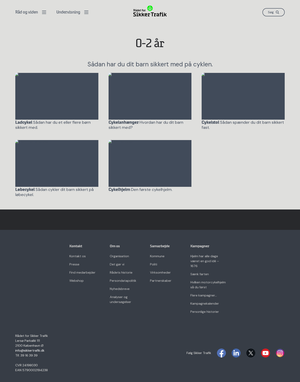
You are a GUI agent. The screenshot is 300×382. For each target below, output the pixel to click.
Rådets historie (121, 272)
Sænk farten (199, 274)
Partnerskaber (160, 280)
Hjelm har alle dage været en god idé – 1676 (204, 261)
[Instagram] (280, 353)
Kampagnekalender (204, 303)
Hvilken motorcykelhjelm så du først (208, 284)
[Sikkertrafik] (150, 11)
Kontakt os (77, 256)
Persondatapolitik (123, 280)
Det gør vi (117, 264)
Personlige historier (204, 312)
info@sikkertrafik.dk (29, 350)
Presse (74, 264)
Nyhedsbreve (120, 289)
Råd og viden (26, 12)
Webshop (76, 280)
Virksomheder (160, 272)
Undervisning (68, 12)
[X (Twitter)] (250, 353)
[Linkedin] (236, 353)
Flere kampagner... (203, 295)
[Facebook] (221, 353)
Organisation (119, 256)
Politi (153, 264)
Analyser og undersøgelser (120, 299)
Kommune (157, 256)
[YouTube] (265, 353)
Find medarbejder (82, 272)
